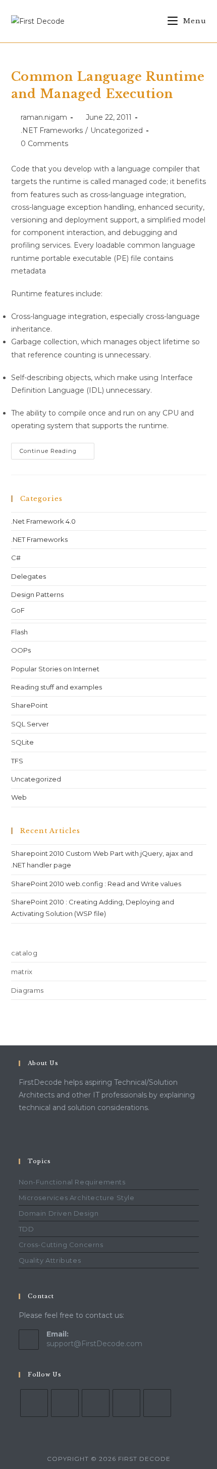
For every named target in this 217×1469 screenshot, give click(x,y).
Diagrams (27, 990)
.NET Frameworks (52, 130)
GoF (18, 610)
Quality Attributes (50, 1260)
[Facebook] (34, 1403)
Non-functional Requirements (72, 1182)
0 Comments (44, 143)
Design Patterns (37, 594)
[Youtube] (126, 1403)
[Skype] (96, 1403)
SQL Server (30, 724)
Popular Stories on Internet (55, 669)
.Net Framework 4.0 (43, 521)
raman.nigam (44, 117)
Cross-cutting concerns (61, 1245)
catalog (24, 953)
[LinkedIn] (65, 1403)
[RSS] (157, 1403)
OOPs (21, 650)
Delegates (28, 576)
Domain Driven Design (59, 1213)
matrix (22, 972)
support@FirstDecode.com (94, 1343)
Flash (19, 632)
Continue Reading (57, 448)
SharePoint (29, 705)
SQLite (22, 742)
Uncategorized (116, 130)
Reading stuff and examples (56, 687)
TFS (17, 761)
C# (16, 558)
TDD (26, 1229)
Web (19, 797)
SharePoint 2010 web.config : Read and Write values (96, 884)
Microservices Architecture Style (77, 1197)
